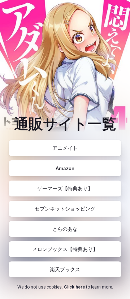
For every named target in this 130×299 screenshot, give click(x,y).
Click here (74, 287)
